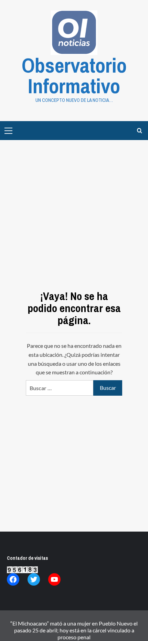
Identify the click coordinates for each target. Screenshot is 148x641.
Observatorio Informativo (74, 75)
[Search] (139, 131)
